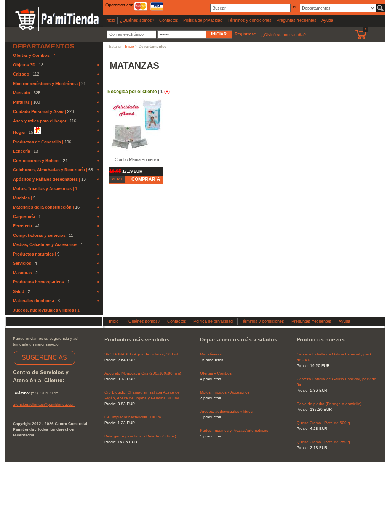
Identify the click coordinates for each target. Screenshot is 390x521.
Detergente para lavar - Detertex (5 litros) (140, 436)
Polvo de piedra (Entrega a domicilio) (329, 404)
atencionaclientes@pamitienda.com (44, 404)
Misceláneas (211, 354)
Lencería (21, 151)
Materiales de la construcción (42, 207)
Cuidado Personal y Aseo (38, 111)
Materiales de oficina (33, 300)
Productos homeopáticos (38, 282)
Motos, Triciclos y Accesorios (43, 188)
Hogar (19, 132)
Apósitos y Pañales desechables (45, 179)
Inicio (110, 20)
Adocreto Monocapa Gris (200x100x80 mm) (142, 373)
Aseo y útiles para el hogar (39, 121)
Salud (18, 291)
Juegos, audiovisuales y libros (44, 310)
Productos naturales (33, 254)
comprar (143, 179)
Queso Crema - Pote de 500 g (323, 423)
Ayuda (327, 20)
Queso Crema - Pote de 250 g (323, 442)
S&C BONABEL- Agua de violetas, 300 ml (141, 354)
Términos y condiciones (249, 20)
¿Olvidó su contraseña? (283, 34)
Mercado (21, 92)
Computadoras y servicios (39, 235)
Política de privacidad (202, 20)
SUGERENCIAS (44, 357)
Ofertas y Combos (32, 55)
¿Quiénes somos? (137, 20)
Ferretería (22, 226)
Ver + (117, 179)
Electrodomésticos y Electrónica (45, 83)
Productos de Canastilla (37, 142)
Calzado (21, 74)
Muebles (21, 198)
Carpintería (24, 216)
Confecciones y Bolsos (36, 160)
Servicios (22, 263)
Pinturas (21, 102)
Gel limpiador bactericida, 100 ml (132, 417)
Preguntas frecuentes (296, 20)
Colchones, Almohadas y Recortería (49, 169)
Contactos (168, 20)
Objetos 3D (24, 65)
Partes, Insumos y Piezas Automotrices (234, 430)
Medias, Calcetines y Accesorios (45, 244)
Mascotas (22, 272)
